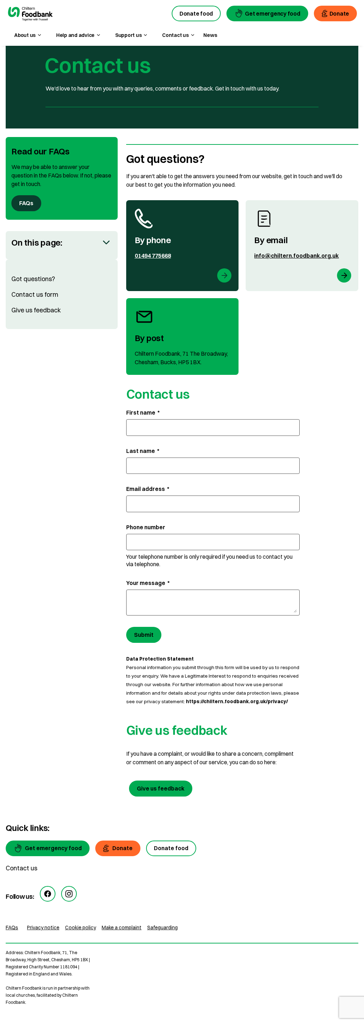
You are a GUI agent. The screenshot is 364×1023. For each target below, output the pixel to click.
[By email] (302, 245)
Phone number (145, 527)
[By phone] (182, 245)
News (210, 35)
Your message (148, 582)
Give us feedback (36, 310)
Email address (147, 488)
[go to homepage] (30, 14)
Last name (142, 450)
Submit (144, 634)
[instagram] (69, 894)
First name (143, 412)
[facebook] (47, 894)
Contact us (21, 868)
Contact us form (34, 294)
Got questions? (33, 279)
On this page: (36, 242)
